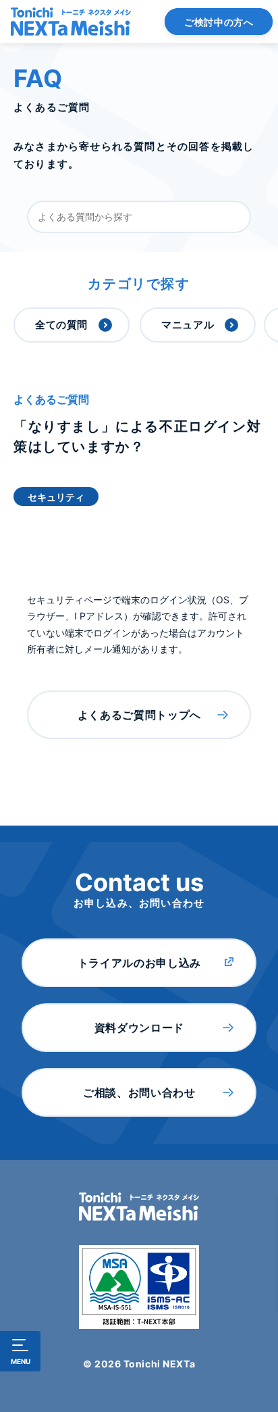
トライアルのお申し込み (139, 962)
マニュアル (187, 324)
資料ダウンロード (139, 1027)
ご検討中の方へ (218, 22)
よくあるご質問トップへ (139, 715)
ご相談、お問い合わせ (139, 1092)
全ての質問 (61, 324)
